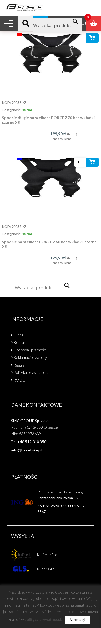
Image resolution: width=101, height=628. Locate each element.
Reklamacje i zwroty (30, 357)
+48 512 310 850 (31, 441)
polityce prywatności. (43, 619)
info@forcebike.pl (26, 450)
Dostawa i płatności (30, 349)
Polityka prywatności (30, 372)
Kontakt (20, 342)
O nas (18, 334)
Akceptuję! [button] (77, 620)
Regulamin (21, 365)
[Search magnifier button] (76, 21)
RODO (19, 380)
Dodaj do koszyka (93, 39)
